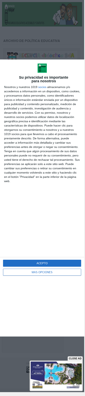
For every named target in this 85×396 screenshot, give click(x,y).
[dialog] (42, 198)
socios (42, 87)
